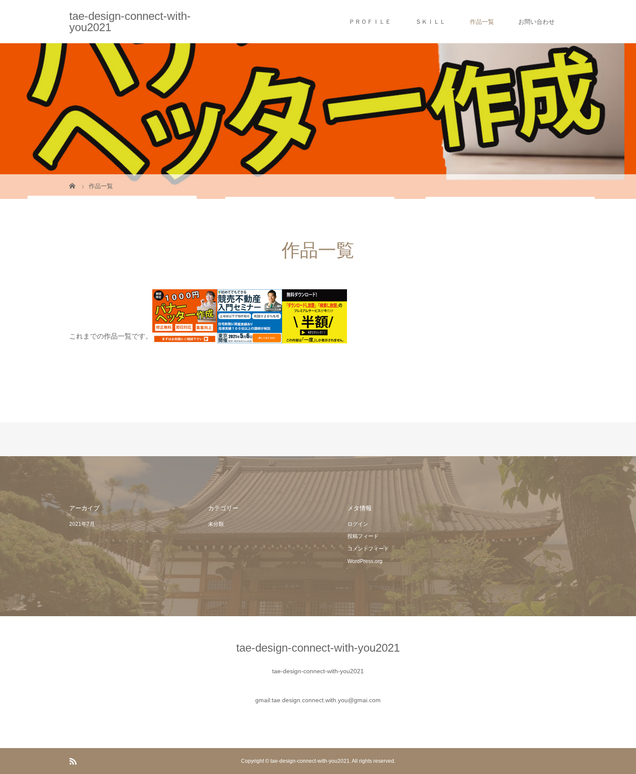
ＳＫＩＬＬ (430, 21)
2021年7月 (82, 524)
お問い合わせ (536, 21)
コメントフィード (368, 549)
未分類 (216, 524)
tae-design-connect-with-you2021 (130, 22)
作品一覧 (482, 21)
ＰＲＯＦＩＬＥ (370, 21)
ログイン (357, 524)
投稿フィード (363, 536)
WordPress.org (364, 561)
